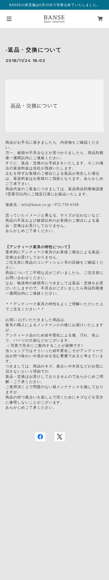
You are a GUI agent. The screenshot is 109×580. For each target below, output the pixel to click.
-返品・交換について (33, 50)
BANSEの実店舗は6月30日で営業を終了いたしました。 (54, 5)
